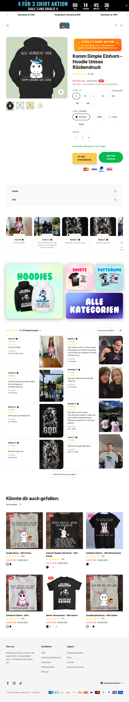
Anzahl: (76, 132)
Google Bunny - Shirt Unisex (18, 553)
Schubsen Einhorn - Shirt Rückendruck (103, 553)
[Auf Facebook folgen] (7, 683)
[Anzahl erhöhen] (88, 138)
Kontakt (70, 662)
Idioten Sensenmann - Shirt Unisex (61, 615)
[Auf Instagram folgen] (14, 683)
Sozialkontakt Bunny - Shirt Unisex (101, 615)
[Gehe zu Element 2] (20, 105)
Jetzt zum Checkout (110, 157)
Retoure (44, 672)
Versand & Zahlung (75, 667)
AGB (43, 653)
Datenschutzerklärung (51, 657)
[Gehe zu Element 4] (40, 105)
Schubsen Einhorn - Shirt (17, 615)
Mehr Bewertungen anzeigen (64, 474)
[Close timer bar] (126, 6)
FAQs (69, 657)
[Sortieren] (120, 330)
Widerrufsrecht (47, 667)
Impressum (46, 662)
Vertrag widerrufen (75, 653)
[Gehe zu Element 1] (10, 105)
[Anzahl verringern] (76, 138)
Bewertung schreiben (106, 330)
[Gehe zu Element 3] (30, 105)
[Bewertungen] (19, 226)
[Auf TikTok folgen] (20, 683)
